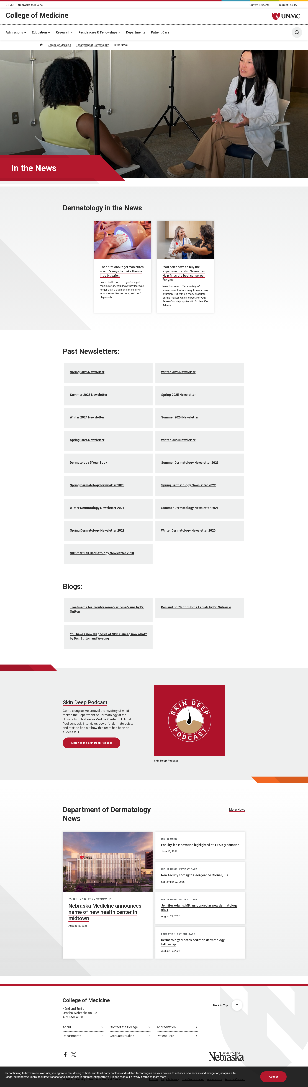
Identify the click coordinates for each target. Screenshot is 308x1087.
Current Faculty (288, 5)
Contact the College (124, 1027)
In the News (121, 44)
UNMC (10, 5)
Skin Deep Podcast (85, 702)
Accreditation (166, 1027)
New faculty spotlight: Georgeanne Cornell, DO (194, 875)
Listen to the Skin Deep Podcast (91, 742)
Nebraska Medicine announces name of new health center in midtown (104, 912)
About (67, 1027)
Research (63, 32)
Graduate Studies (122, 1036)
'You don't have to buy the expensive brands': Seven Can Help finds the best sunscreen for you (184, 273)
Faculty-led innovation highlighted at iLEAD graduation (200, 845)
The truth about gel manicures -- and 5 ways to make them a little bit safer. (122, 271)
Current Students (260, 5)
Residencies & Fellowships (97, 32)
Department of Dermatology (92, 44)
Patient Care (160, 32)
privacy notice (140, 1077)
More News (237, 809)
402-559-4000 (73, 1017)
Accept (273, 1076)
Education (39, 32)
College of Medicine (37, 15)
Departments (135, 32)
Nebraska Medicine (30, 5)
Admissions (14, 32)
